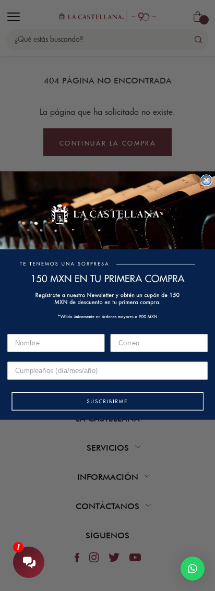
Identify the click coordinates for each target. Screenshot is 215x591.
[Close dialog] (206, 180)
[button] (107, 401)
